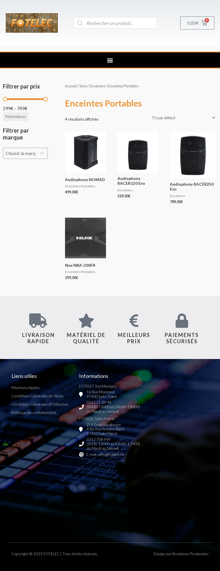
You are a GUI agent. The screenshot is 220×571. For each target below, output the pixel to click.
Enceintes (97, 86)
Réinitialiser (15, 116)
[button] (110, 60)
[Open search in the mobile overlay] (115, 23)
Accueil (71, 86)
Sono (83, 86)
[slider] (5, 99)
